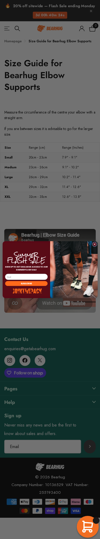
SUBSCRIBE (26, 283)
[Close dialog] (94, 244)
